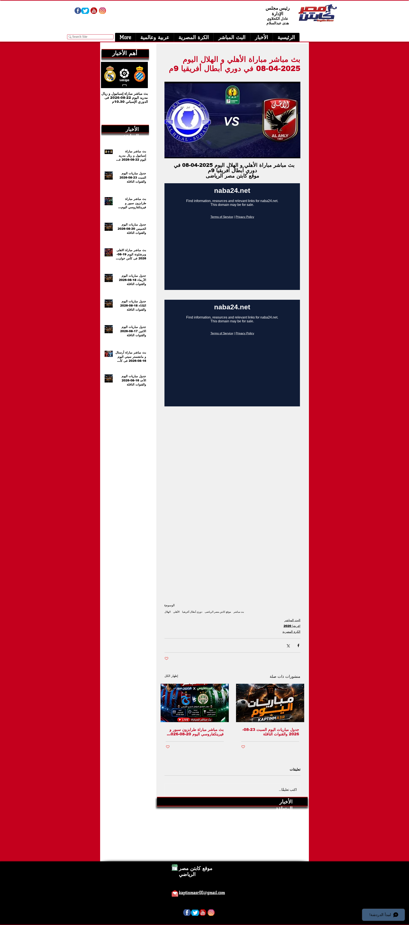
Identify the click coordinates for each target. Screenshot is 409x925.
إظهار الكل (171, 676)
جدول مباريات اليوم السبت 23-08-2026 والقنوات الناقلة (270, 731)
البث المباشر (292, 620)
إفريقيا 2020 (292, 626)
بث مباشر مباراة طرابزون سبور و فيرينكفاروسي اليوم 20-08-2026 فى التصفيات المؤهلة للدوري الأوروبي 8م (196, 731)
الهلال (167, 611)
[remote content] (232, 237)
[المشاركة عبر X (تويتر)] (288, 645)
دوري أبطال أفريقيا (192, 611)
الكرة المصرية (291, 631)
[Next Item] (108, 75)
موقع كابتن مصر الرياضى (218, 611)
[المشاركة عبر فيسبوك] (298, 645)
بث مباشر (238, 611)
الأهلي (176, 611)
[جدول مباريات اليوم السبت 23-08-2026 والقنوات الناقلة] (270, 703)
